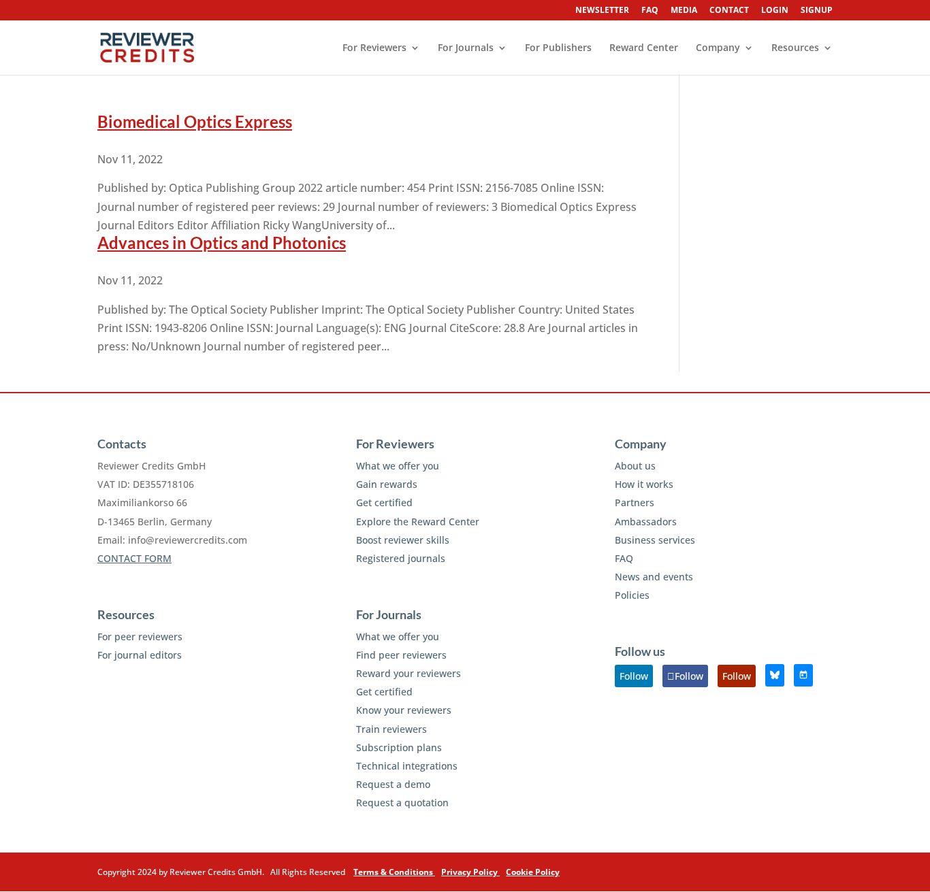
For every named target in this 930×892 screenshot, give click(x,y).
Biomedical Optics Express (194, 121)
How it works (644, 484)
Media (684, 11)
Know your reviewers (403, 710)
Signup (817, 11)
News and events (654, 576)
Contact (729, 11)
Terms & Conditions (394, 872)
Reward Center (643, 48)
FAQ (649, 11)
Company (718, 48)
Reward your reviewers (408, 673)
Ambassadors (646, 521)
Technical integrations (407, 765)
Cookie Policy (533, 872)
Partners (634, 502)
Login (774, 11)
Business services (655, 539)
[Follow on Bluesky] (774, 675)
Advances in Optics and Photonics (221, 242)
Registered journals (400, 558)
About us (635, 465)
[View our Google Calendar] (803, 675)
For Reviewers (374, 48)
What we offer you (397, 465)
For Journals (466, 48)
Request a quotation (402, 802)
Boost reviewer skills (402, 539)
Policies (632, 595)
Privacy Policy (470, 872)
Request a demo (393, 784)
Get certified (384, 502)
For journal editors (139, 654)
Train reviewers (391, 729)
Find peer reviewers (401, 654)
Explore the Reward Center (417, 521)
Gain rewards (386, 484)
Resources (795, 48)
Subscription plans (399, 747)
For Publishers (558, 48)
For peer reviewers (139, 636)
